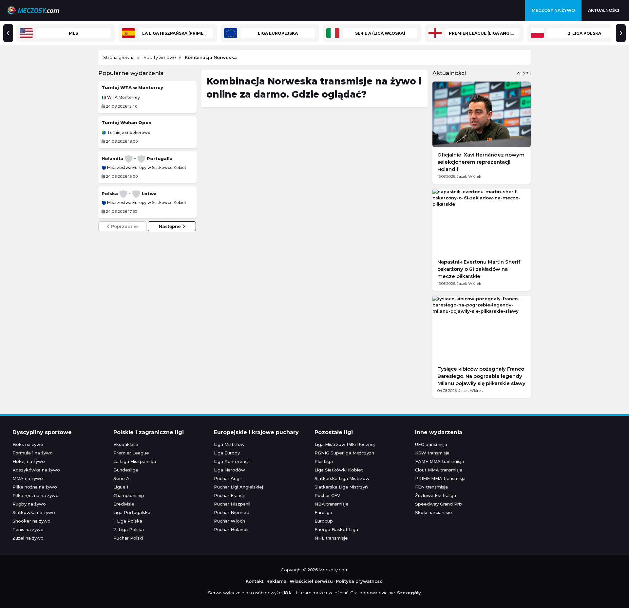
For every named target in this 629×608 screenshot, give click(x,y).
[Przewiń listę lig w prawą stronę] (621, 33)
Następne (170, 226)
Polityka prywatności (360, 581)
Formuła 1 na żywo (32, 452)
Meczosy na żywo (553, 10)
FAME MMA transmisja (439, 461)
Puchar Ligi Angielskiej (238, 486)
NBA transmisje (331, 504)
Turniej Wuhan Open (126, 122)
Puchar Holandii (231, 529)
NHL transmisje (331, 538)
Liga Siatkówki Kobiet (338, 469)
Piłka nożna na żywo (34, 486)
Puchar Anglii (228, 478)
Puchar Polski (128, 538)
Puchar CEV (327, 495)
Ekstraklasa (125, 444)
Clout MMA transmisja (438, 469)
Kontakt (254, 581)
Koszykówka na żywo (36, 469)
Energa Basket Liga (336, 529)
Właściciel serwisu (311, 581)
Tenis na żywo (28, 529)
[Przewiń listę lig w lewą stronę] (8, 33)
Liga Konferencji (232, 461)
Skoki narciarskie (433, 512)
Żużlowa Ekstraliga (435, 495)
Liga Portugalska (131, 512)
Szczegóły (409, 592)
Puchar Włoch (229, 521)
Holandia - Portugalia (137, 158)
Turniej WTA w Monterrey (132, 87)
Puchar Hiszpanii (232, 504)
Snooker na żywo (31, 521)
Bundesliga (125, 469)
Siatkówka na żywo (33, 512)
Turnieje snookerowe (128, 132)
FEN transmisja (431, 486)
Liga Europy (227, 452)
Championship (128, 495)
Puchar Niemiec (231, 512)
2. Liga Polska (128, 529)
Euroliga (323, 512)
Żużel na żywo (28, 538)
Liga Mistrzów (229, 444)
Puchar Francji (229, 495)
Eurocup (323, 521)
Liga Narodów (229, 469)
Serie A (121, 478)
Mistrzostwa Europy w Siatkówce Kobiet (146, 167)
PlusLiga (323, 461)
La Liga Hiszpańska (134, 461)
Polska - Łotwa (129, 193)
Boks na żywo (27, 444)
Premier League (131, 452)
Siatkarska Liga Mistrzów (342, 478)
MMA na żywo (27, 478)
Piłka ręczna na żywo (35, 495)
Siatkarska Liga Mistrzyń (341, 486)
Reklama (276, 581)
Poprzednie (124, 226)
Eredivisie (123, 504)
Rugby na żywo (29, 504)
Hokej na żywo (28, 461)
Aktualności (603, 10)
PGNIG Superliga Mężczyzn (344, 452)
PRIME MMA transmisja (440, 478)
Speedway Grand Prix (438, 504)
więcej (524, 72)
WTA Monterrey (123, 97)
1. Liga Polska (127, 521)
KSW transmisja (432, 452)
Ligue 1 (120, 486)
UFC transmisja (431, 444)
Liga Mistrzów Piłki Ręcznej (344, 444)
